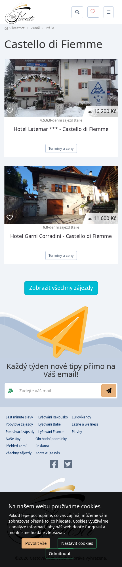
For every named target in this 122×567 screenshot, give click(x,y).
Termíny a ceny (61, 148)
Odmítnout (59, 553)
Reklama (42, 445)
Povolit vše (36, 543)
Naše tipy (13, 438)
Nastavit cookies (77, 543)
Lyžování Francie (51, 431)
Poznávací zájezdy (20, 431)
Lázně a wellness (85, 424)
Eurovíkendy (81, 417)
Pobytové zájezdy (19, 424)
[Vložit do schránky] (9, 110)
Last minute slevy (19, 417)
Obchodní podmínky (51, 438)
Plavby (77, 431)
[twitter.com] (68, 465)
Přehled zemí (16, 445)
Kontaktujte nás (47, 453)
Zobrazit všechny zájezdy (61, 287)
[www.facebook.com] (54, 465)
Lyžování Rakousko (53, 417)
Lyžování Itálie (49, 424)
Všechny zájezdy (18, 453)
